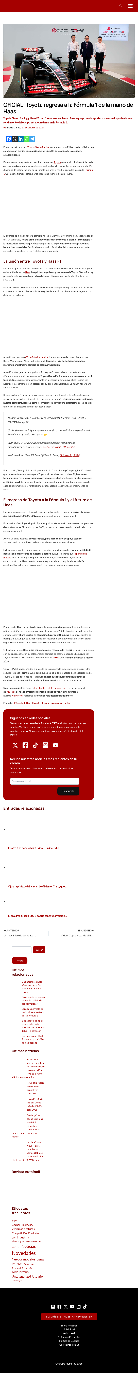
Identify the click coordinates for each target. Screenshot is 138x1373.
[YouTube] (72, 1306)
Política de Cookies (69, 1340)
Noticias (28, 1246)
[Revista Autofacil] (28, 1186)
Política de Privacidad (69, 1337)
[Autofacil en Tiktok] (35, 747)
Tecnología (27, 1268)
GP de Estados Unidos (36, 357)
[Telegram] (32, 139)
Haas (27, 272)
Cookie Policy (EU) (69, 1344)
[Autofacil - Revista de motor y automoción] (16, 5)
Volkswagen (17, 1280)
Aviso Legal (69, 1333)
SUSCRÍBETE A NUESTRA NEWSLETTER (69, 1316)
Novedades (24, 1253)
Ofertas (40, 1259)
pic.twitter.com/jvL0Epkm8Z (59, 446)
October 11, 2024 (69, 455)
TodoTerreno (20, 1272)
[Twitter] (66, 1306)
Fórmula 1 (19, 703)
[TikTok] (85, 1306)
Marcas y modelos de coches (26, 1241)
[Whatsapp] (26, 139)
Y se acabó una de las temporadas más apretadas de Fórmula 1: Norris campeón (33, 1025)
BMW (14, 1221)
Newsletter (17, 695)
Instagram (60, 687)
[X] (15, 139)
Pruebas (17, 1264)
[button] (120, 5)
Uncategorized (21, 1276)
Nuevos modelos (23, 1259)
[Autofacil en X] (15, 747)
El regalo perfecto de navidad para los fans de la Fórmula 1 (33, 1012)
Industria (23, 1237)
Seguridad (16, 1268)
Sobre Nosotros (69, 1325)
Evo (13, 1237)
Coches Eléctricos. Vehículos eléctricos (23, 1226)
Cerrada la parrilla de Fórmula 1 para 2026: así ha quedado (33, 1039)
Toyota (57, 162)
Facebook (39, 687)
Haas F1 (36, 703)
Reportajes (29, 1264)
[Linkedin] (21, 139)
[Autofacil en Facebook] (25, 747)
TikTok (48, 687)
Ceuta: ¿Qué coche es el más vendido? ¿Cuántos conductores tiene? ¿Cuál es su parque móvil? (27, 1126)
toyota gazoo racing (60, 703)
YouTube (10, 691)
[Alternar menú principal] (130, 6)
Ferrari (56, 657)
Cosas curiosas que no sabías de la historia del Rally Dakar (33, 1000)
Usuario (37, 1276)
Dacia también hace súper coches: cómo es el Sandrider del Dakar (32, 986)
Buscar (39, 949)
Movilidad (16, 1247)
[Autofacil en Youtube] (55, 746)
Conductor (34, 1233)
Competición (19, 1233)
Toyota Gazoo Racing (38, 147)
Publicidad (69, 1329)
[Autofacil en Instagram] (45, 747)
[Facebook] (9, 139)
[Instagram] (53, 1306)
